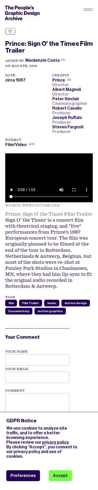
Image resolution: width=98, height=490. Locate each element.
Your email (17, 368)
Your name (16, 351)
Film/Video (16, 144)
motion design (76, 303)
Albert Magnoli (67, 89)
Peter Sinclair (66, 98)
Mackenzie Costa (42, 60)
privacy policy (55, 442)
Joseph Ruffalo (68, 117)
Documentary (18, 311)
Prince (61, 80)
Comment (15, 390)
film (11, 303)
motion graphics (50, 311)
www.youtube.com (41, 205)
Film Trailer (30, 303)
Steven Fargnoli (68, 126)
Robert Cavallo (67, 108)
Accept (60, 475)
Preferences (23, 475)
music (51, 303)
